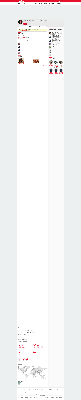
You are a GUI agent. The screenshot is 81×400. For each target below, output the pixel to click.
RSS (41, 392)
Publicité (33, 392)
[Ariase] (52, 397)
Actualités (30, 1)
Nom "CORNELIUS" (55, 52)
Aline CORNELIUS (55, 32)
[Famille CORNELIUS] (50, 55)
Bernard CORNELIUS (55, 35)
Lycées (28, 3)
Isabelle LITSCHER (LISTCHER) (56, 66)
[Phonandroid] (59, 397)
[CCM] (26, 397)
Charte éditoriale (29, 392)
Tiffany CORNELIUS (55, 39)
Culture (41, 1)
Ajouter (26, 23)
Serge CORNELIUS (55, 46)
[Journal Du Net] (31, 397)
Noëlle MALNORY (56, 73)
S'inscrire (19, 3)
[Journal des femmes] (20, 397)
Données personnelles (49, 392)
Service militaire (51, 3)
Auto (51, 1)
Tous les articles (39, 392)
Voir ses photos (44, 65)
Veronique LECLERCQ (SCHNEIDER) (61, 73)
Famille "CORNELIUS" (55, 54)
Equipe (26, 392)
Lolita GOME (61, 65)
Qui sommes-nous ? (21, 392)
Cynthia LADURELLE (51, 65)
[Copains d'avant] (41, 397)
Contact (36, 392)
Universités (40, 3)
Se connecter (24, 3)
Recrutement (44, 392)
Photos (32, 26)
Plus (55, 1)
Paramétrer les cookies (56, 392)
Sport (36, 1)
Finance (46, 1)
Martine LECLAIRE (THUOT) (51, 73)
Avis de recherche (59, 3)
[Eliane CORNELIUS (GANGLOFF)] (20, 22)
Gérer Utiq (60, 392)
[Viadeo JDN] (46, 397)
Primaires (35, 3)
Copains (42, 26)
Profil (23, 26)
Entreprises (45, 3)
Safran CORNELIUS (55, 42)
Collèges (31, 3)
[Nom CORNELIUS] (50, 52)
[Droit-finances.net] (36, 397)
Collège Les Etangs (21, 37)
